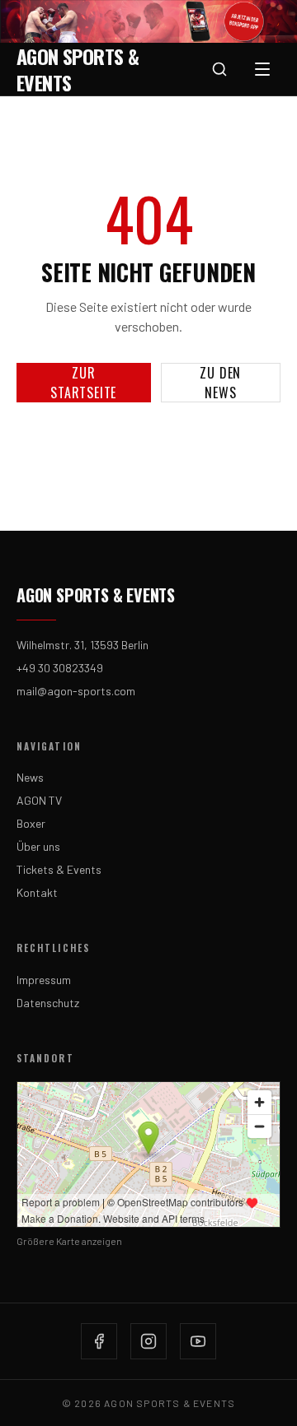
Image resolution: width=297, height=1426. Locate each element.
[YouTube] (198, 1341)
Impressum (43, 980)
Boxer (30, 823)
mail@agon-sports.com (75, 691)
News (30, 777)
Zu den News (220, 382)
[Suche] (219, 69)
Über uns (38, 846)
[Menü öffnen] (262, 69)
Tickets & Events (58, 869)
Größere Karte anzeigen (69, 1241)
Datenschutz (47, 1003)
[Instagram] (148, 1341)
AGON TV (39, 800)
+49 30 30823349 (59, 668)
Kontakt (37, 892)
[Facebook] (99, 1341)
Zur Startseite (83, 382)
